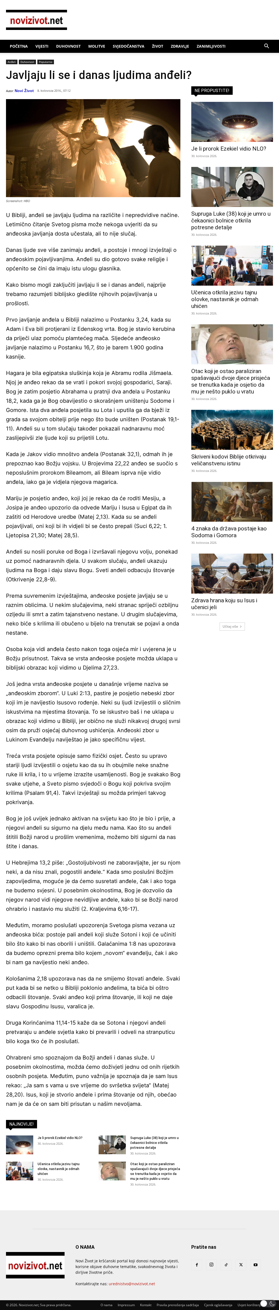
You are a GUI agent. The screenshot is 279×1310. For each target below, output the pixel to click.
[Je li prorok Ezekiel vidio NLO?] (19, 1144)
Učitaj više (230, 626)
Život (157, 46)
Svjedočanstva (128, 46)
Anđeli (12, 62)
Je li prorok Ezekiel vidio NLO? (60, 1138)
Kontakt (145, 1305)
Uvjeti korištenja (250, 1305)
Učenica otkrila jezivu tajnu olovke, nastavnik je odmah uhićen (59, 1169)
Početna (19, 46)
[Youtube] (255, 1265)
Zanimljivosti (211, 46)
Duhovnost (68, 46)
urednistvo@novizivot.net (132, 1283)
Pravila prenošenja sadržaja (178, 1305)
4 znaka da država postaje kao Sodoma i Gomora (229, 532)
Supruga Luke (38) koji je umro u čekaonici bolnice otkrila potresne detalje (154, 1143)
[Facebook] (196, 1265)
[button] (266, 46)
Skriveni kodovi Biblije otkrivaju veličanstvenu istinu (228, 460)
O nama (107, 1305)
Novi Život (24, 91)
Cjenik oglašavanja (218, 1305)
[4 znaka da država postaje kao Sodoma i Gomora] (232, 502)
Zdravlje (180, 46)
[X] (240, 1265)
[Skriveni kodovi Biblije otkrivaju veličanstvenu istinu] (232, 430)
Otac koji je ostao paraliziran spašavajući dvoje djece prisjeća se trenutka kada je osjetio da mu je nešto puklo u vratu (230, 381)
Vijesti (41, 46)
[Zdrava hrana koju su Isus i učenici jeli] (232, 574)
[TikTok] (226, 1265)
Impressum (126, 1305)
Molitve (96, 46)
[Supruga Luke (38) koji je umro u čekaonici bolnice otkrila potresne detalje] (112, 1144)
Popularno (45, 62)
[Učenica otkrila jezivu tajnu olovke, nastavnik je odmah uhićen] (19, 1171)
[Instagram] (211, 1264)
